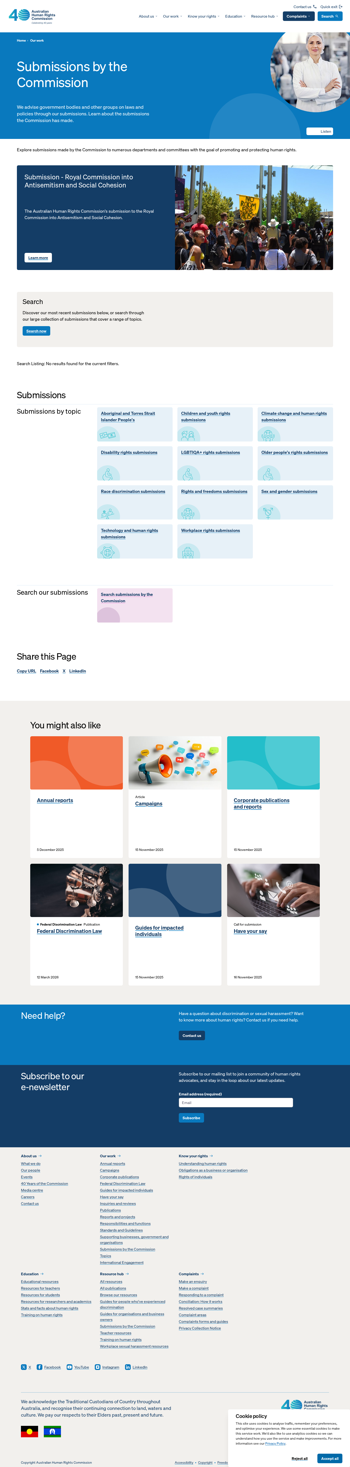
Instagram (110, 1367)
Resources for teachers (40, 1288)
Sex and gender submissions (289, 491)
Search (327, 16)
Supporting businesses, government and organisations (134, 1239)
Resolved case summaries (201, 1308)
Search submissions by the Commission (127, 597)
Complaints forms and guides (203, 1321)
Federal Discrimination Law (69, 931)
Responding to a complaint (201, 1295)
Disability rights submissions (129, 452)
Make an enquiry (193, 1281)
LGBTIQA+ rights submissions (210, 452)
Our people (30, 1170)
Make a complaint (194, 1288)
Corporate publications (119, 1177)
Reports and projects (117, 1217)
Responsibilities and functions (125, 1223)
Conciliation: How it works (200, 1301)
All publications (113, 1288)
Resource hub (263, 16)
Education (233, 16)
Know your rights (202, 16)
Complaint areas (192, 1315)
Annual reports (55, 800)
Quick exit (328, 7)
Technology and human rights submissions (129, 533)
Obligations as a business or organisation (213, 1170)
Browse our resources (118, 1295)
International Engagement (122, 1262)
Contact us (302, 7)
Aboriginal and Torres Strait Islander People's (128, 416)
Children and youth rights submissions (205, 416)
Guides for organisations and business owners (132, 1316)
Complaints (297, 16)
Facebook (49, 671)
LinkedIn (77, 671)
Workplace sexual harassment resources (134, 1346)
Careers (28, 1197)
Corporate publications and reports (262, 803)
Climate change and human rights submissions (294, 416)
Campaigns (148, 803)
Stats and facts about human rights (49, 1308)
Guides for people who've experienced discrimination (132, 1304)
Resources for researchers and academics (56, 1301)
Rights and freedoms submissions (214, 491)
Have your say (250, 931)
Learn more (38, 258)
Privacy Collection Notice (200, 1328)
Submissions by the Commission (127, 1249)
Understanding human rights (203, 1163)
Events (27, 1177)
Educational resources (40, 1281)
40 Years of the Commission (44, 1183)
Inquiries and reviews (118, 1203)
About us (146, 16)
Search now (36, 331)
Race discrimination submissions (133, 491)
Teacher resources (115, 1333)
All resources (111, 1281)
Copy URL (26, 671)
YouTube (81, 1367)
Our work (171, 16)
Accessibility (184, 1462)
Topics (105, 1256)
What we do (30, 1163)
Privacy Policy (275, 1443)
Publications (110, 1210)
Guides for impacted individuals (159, 931)
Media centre (32, 1190)
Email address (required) (200, 1094)
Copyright (205, 1462)
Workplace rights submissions (210, 530)
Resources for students (40, 1295)
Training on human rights (42, 1315)
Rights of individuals (195, 1177)
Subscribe (191, 1118)
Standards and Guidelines (121, 1230)
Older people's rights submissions (294, 452)
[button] (319, 131)
